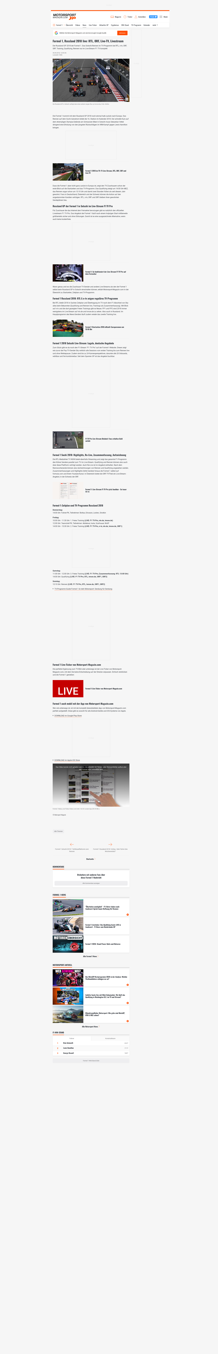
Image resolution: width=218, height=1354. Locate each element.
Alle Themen (58, 831)
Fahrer (71, 1038)
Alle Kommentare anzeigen (91, 883)
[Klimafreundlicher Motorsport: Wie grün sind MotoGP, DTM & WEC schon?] (91, 1014)
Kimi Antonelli (68, 1043)
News (84, 25)
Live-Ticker (93, 25)
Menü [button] (166, 16)
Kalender (147, 25)
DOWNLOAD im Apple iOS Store (67, 760)
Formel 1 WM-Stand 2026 (91, 1061)
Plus (152, 16)
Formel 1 (59, 25)
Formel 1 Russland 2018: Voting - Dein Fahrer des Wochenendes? (110, 850)
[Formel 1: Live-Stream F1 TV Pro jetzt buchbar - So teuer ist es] (91, 490)
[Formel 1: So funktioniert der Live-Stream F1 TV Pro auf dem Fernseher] (91, 273)
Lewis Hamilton (68, 1048)
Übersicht (69, 25)
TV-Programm (136, 25)
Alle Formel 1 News (90, 956)
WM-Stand (125, 25)
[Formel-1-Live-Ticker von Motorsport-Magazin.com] (91, 688)
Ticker (130, 16)
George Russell (68, 1053)
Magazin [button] (118, 16)
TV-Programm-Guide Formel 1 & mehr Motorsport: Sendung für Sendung (83, 589)
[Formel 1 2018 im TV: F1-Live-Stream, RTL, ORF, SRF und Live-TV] (91, 171)
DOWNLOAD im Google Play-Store (68, 716)
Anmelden (142, 16)
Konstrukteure (110, 1038)
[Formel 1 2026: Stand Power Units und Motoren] (91, 944)
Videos (77, 25)
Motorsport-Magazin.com (64, 16)
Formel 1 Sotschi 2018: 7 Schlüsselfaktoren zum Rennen (72, 850)
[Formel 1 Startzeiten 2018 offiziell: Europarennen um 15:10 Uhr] (91, 328)
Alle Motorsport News (90, 1026)
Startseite (90, 859)
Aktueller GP (104, 25)
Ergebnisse (115, 25)
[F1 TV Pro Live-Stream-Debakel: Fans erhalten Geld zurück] (91, 440)
